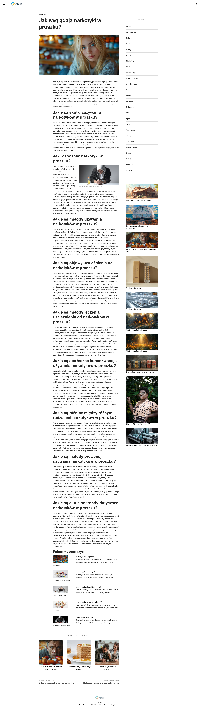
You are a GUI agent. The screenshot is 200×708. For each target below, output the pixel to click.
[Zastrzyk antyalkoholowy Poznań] (107, 652)
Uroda (128, 153)
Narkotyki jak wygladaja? (85, 556)
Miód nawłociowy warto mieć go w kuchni (79, 667)
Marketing (130, 61)
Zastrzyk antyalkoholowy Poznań (107, 667)
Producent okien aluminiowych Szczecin (141, 445)
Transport (129, 135)
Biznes (128, 26)
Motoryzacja (131, 72)
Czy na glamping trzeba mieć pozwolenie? (137, 227)
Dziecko (129, 38)
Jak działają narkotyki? (85, 617)
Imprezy (129, 55)
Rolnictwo (130, 107)
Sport (128, 118)
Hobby (128, 49)
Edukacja (129, 44)
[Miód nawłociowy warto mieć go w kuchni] (79, 652)
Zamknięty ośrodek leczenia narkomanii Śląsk (51, 667)
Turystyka (130, 141)
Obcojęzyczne (131, 84)
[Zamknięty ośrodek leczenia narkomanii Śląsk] (51, 652)
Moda (128, 66)
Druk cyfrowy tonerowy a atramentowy (140, 372)
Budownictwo (131, 32)
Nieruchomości (132, 78)
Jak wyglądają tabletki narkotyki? (88, 587)
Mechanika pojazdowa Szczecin (138, 200)
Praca (128, 89)
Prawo (128, 95)
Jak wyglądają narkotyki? (85, 572)
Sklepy (128, 112)
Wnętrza (129, 164)
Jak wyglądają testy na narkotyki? (89, 602)
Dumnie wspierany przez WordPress (86, 705)
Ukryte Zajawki (132, 147)
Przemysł (130, 101)
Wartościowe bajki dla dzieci (136, 330)
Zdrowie (43, 14)
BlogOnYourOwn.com (117, 705)
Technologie (130, 130)
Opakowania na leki (133, 288)
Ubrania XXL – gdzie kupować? (138, 424)
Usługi (128, 158)
